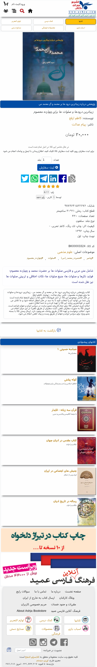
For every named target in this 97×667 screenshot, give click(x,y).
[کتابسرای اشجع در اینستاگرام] (43, 643)
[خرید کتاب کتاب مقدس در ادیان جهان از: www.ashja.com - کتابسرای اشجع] (86, 451)
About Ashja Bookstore (31, 611)
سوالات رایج (23, 591)
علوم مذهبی (65, 251)
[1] (39, 186)
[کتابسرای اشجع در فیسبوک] (64, 643)
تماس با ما (40, 591)
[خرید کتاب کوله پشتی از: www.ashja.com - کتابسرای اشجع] (86, 390)
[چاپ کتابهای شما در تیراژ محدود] (48, 541)
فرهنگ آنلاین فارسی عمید (65, 611)
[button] (18, 4)
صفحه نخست (73, 591)
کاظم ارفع (75, 118)
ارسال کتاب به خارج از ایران (39, 598)
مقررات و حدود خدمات (63, 604)
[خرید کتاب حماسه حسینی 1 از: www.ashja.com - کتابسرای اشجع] (86, 360)
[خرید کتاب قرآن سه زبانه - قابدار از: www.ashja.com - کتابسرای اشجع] (86, 421)
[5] (57, 186)
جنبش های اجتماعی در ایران (60, 471)
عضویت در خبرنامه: (52, 650)
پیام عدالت (79, 124)
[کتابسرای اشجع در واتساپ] (33, 643)
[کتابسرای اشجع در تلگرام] (53, 643)
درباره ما (55, 591)
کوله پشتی (70, 379)
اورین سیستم (42, 660)
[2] (44, 186)
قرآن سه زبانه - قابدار (64, 410)
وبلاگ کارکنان (66, 598)
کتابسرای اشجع (32, 657)
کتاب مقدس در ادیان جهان (61, 440)
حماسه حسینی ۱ (67, 349)
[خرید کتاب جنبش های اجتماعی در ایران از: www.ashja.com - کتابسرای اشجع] (86, 481)
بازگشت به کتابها (46, 330)
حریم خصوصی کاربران (33, 604)
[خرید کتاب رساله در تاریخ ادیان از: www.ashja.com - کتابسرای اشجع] (86, 512)
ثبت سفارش (47, 167)
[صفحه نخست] (30, 11)
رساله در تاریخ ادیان (65, 501)
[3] (48, 186)
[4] (53, 186)
